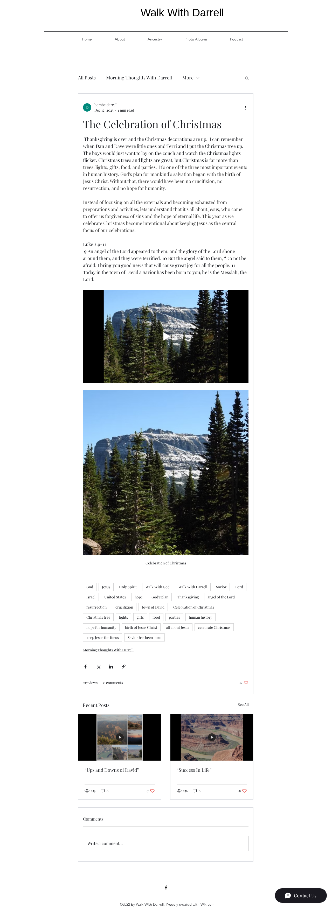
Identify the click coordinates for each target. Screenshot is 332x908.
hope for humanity (101, 627)
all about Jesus (177, 627)
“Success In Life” (194, 770)
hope (139, 597)
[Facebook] (166, 887)
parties (174, 617)
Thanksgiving (188, 597)
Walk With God (158, 586)
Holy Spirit (128, 586)
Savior (221, 586)
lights (123, 617)
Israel (90, 597)
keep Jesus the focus (102, 637)
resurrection (96, 607)
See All (243, 704)
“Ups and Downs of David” (112, 770)
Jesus (106, 586)
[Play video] (165, 336)
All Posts (87, 77)
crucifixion (124, 607)
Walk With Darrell (192, 586)
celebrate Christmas (214, 627)
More (187, 77)
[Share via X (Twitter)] (98, 666)
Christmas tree (98, 617)
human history (200, 617)
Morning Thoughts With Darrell (139, 77)
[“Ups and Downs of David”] (119, 737)
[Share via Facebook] (85, 666)
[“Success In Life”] (211, 737)
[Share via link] (123, 666)
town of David (153, 607)
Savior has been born (144, 637)
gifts (140, 617)
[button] (246, 78)
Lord (239, 586)
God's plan (159, 597)
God (89, 586)
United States (115, 597)
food (156, 617)
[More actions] (245, 107)
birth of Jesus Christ (141, 627)
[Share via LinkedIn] (110, 666)
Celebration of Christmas (193, 607)
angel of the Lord (221, 597)
